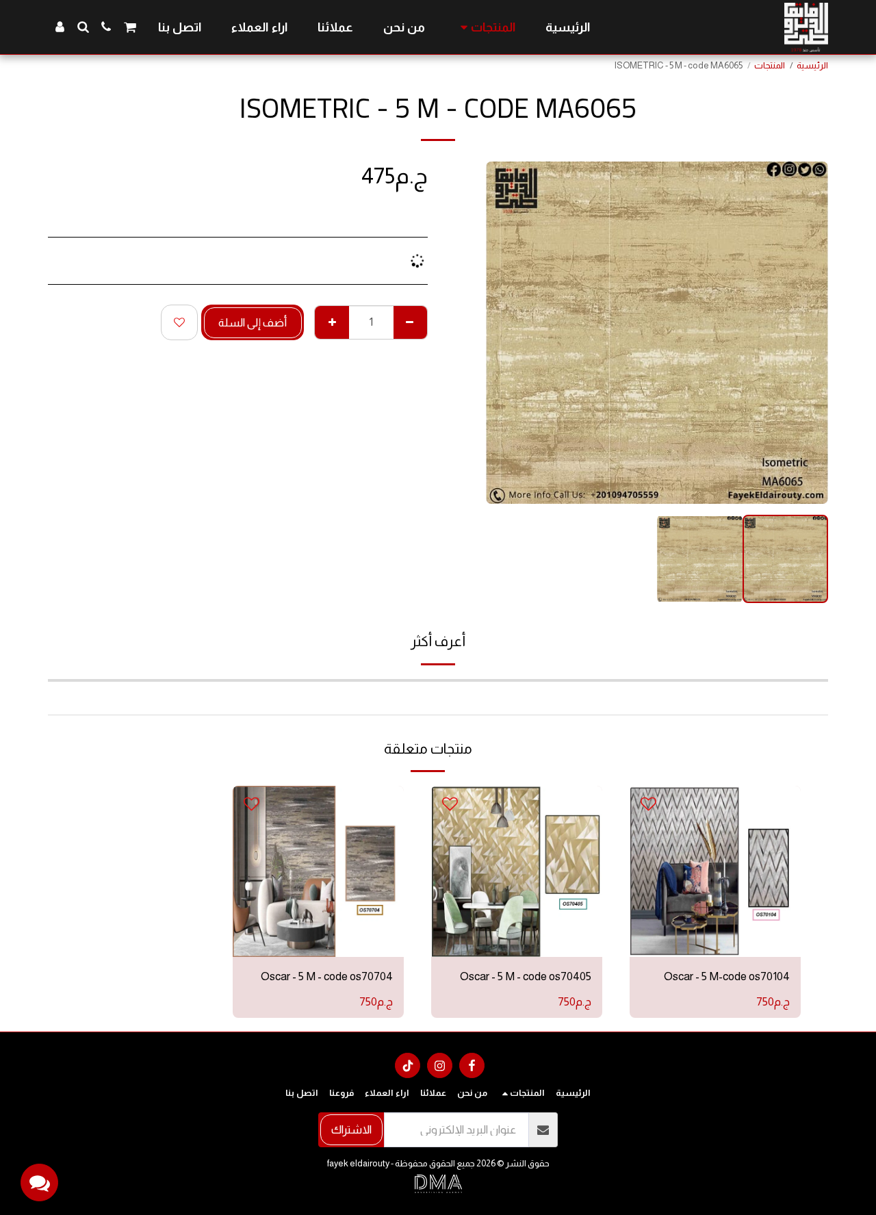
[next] (508, 333)
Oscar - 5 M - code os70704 (327, 976)
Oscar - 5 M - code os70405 (525, 976)
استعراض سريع (715, 915)
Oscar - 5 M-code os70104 (727, 976)
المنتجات (769, 65)
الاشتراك (351, 1129)
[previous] (806, 333)
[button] (130, 27)
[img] (715, 871)
